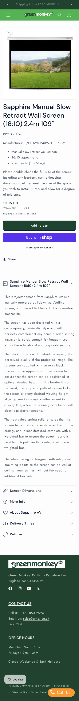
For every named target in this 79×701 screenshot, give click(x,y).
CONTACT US (19, 603)
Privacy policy (19, 692)
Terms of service (40, 692)
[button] (8, 14)
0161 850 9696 (32, 613)
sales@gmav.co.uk (36, 618)
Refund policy (62, 685)
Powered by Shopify (39, 685)
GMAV (23, 685)
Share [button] (12, 259)
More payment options (39, 247)
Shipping (8, 213)
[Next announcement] (71, 4)
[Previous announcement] (7, 4)
